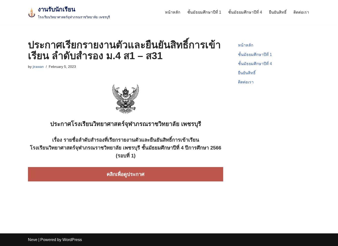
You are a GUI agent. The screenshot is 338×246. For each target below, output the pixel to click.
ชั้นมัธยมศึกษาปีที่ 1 (204, 12)
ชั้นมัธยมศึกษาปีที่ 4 (245, 12)
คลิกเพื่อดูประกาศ (126, 174)
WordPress (72, 240)
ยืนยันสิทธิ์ (278, 12)
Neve (32, 240)
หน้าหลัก (172, 12)
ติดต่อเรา (301, 12)
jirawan (38, 67)
